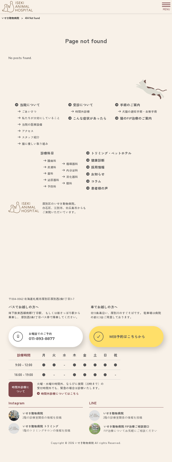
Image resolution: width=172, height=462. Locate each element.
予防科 (51, 186)
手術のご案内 (130, 105)
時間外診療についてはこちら (60, 394)
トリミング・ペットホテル (111, 153)
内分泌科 (72, 170)
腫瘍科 (51, 160)
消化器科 (72, 177)
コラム (96, 181)
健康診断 (98, 160)
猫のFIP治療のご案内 (136, 118)
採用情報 (98, 167)
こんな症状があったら (90, 118)
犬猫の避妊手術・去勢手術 (139, 111)
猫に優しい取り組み (35, 144)
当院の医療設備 (32, 124)
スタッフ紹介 (30, 137)
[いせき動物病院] (17, 6)
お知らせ (98, 174)
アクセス (28, 131)
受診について (83, 105)
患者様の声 (99, 188)
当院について (30, 105)
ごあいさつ (29, 111)
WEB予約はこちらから (127, 336)
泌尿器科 (53, 180)
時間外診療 (82, 111)
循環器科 (72, 164)
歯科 (50, 173)
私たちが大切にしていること (41, 118)
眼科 (69, 183)
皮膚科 (51, 167)
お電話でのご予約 (42, 336)
